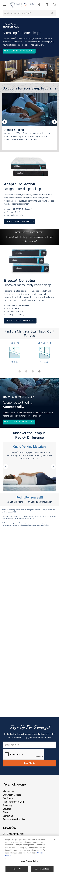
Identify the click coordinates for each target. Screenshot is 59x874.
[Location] (39, 5)
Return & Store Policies (14, 819)
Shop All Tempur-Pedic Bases (19, 422)
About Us (7, 812)
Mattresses (8, 791)
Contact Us (8, 816)
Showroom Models (12, 795)
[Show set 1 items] (26, 371)
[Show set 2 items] (33, 371)
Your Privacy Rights (29, 861)
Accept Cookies (42, 869)
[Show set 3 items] (39, 371)
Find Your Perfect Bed (13, 802)
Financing (7, 805)
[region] (29, 854)
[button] (4, 5)
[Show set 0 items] (20, 371)
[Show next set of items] (54, 122)
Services (7, 808)
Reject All (17, 869)
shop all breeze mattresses (20, 320)
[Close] (55, 840)
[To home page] (21, 5)
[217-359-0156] (47, 5)
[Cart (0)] (54, 5)
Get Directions (16, 502)
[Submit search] (52, 13)
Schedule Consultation (41, 502)
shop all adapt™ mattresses (19, 222)
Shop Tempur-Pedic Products (19, 51)
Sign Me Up (29, 763)
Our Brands (8, 798)
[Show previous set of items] (4, 122)
